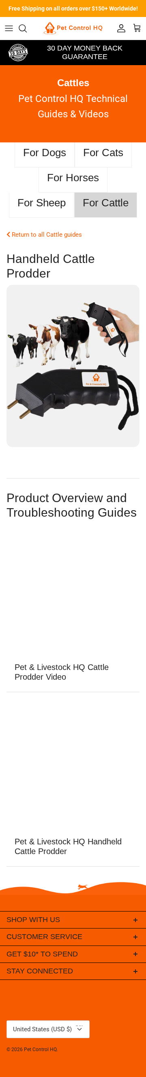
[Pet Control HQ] (73, 28)
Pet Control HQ (40, 1049)
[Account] (119, 28)
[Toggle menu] (9, 28)
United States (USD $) (50, 1027)
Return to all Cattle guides (46, 234)
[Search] (27, 28)
